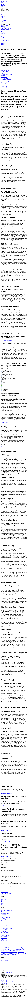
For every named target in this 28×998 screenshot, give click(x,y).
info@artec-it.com (5, 961)
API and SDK (4, 87)
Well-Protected (12, 954)
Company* (3, 867)
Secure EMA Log (5, 81)
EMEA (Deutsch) (5, 9)
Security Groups (4, 83)
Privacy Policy (8, 879)
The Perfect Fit (9, 952)
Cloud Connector (5, 70)
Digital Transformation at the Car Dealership (12, 948)
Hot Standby (4, 77)
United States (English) (6, 28)
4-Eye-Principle (4, 73)
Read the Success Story (6, 793)
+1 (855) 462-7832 (5, 960)
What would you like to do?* (7, 870)
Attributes (3, 75)
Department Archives (6, 79)
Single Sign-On (4, 71)
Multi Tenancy (4, 82)
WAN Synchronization (6, 78)
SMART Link (4, 86)
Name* (2, 864)
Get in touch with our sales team (8, 69)
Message (3, 875)
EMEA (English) (5, 10)
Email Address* (4, 866)
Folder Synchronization (6, 74)
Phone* (2, 869)
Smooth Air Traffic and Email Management (11, 948)
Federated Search (5, 85)
